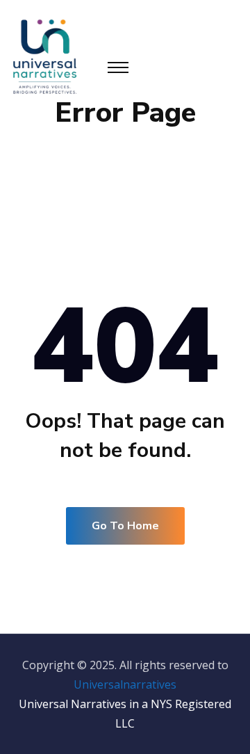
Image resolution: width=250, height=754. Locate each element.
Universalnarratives (125, 684)
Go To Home (125, 526)
